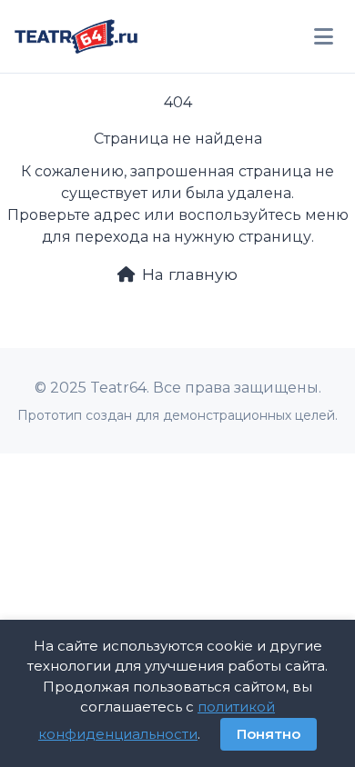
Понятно (268, 733)
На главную (190, 274)
